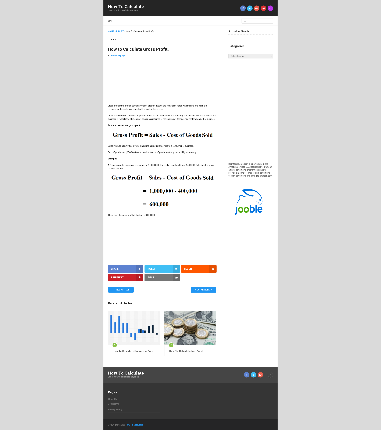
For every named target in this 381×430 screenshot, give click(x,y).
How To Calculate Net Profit (186, 351)
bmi (110, 21)
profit (115, 39)
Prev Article (121, 290)
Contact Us (113, 404)
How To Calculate (126, 6)
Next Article (202, 290)
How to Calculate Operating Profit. (134, 351)
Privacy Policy (115, 409)
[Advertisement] (162, 82)
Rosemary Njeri (118, 55)
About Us (112, 399)
